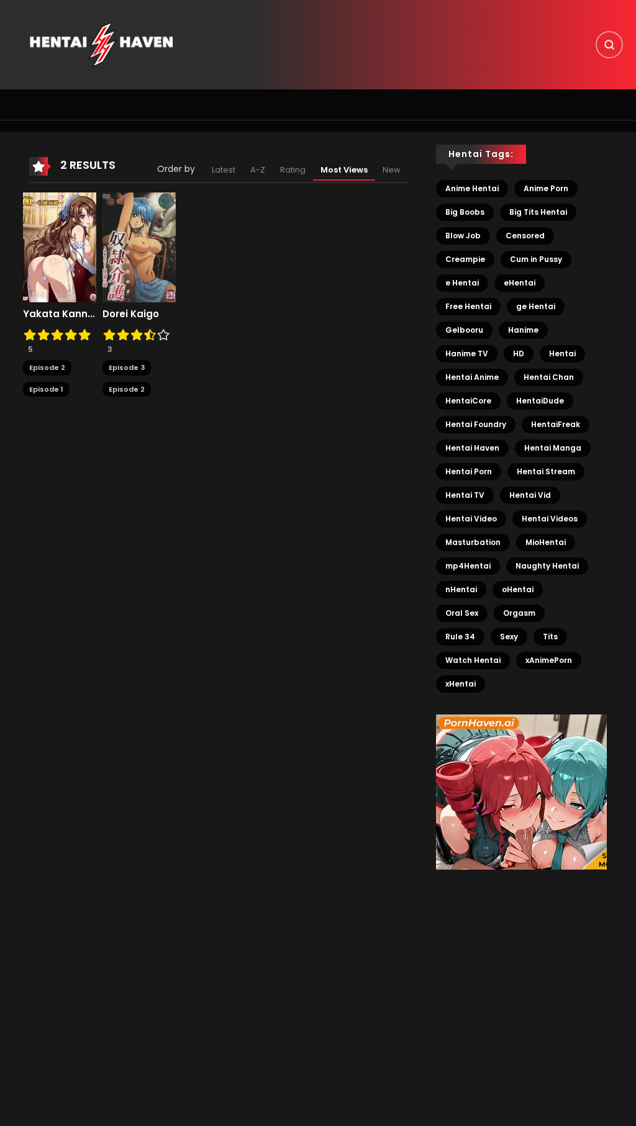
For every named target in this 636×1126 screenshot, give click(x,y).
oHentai (518, 589)
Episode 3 (127, 367)
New (392, 170)
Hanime (523, 330)
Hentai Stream (546, 471)
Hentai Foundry (475, 424)
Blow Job (463, 235)
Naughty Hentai (547, 566)
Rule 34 (460, 636)
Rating (293, 170)
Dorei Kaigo (130, 314)
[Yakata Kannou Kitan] (59, 247)
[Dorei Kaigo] (139, 247)
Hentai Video (471, 518)
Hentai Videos (550, 518)
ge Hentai (535, 306)
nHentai (461, 589)
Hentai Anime (472, 377)
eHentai (519, 282)
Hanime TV (466, 353)
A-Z (257, 170)
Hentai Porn (468, 471)
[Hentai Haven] (101, 44)
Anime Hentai (472, 188)
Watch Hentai (473, 660)
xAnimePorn (548, 660)
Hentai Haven (472, 448)
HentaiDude (540, 400)
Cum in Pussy (536, 259)
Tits (550, 636)
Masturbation (473, 542)
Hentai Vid (530, 495)
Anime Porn (546, 188)
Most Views (344, 170)
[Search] (609, 44)
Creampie (465, 259)
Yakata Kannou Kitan (59, 314)
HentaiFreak (555, 424)
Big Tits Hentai (538, 212)
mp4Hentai (468, 566)
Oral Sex (461, 613)
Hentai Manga (552, 448)
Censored (525, 235)
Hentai (562, 353)
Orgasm (519, 613)
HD (518, 353)
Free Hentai (468, 306)
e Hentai (462, 282)
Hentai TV (464, 495)
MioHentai (545, 542)
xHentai (460, 683)
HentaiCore (468, 400)
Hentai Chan (549, 377)
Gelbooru (464, 330)
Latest (223, 170)
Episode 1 (46, 389)
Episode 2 (47, 367)
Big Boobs (464, 212)
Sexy (509, 636)
